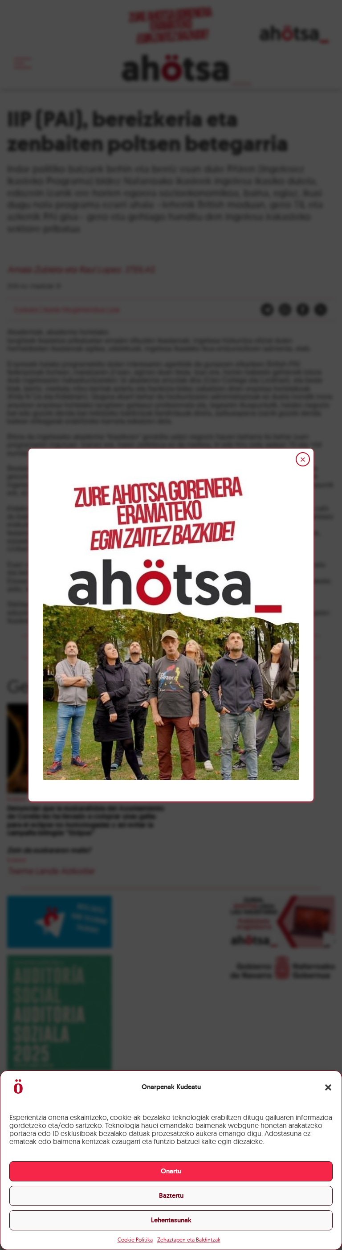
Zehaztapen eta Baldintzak (188, 1239)
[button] (328, 1087)
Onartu (171, 1171)
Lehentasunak (171, 1220)
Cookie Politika (135, 1239)
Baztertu (171, 1195)
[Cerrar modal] (303, 459)
